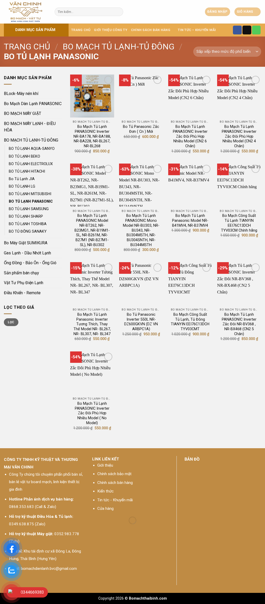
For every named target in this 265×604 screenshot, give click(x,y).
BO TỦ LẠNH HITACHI (27, 171)
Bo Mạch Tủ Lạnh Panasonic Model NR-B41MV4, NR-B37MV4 (190, 220)
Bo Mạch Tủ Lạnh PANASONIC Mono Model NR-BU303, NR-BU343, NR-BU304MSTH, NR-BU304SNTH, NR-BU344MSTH (141, 230)
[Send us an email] (246, 30)
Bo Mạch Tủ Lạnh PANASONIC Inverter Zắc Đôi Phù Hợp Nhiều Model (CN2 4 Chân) (239, 136)
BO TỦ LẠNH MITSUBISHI (30, 194)
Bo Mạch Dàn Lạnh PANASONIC (33, 103)
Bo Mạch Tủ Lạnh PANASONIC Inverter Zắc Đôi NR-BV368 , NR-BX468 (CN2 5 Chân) (239, 324)
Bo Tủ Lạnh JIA (22, 179)
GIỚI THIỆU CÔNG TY (110, 30)
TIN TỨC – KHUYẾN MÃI (197, 30)
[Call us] (256, 30)
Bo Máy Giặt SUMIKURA (25, 242)
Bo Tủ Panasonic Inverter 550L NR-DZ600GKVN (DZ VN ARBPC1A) (141, 321)
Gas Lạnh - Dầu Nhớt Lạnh (27, 253)
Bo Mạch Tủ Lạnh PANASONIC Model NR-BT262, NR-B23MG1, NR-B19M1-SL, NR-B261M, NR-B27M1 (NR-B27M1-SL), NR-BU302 (92, 230)
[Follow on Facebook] (237, 30)
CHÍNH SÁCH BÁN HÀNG (150, 30)
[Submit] (118, 12)
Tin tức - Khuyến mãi (115, 500)
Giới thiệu (105, 465)
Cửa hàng (105, 508)
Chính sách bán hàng (115, 482)
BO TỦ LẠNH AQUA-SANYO (32, 148)
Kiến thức (105, 491)
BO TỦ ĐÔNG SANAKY (28, 231)
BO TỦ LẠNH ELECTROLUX (31, 164)
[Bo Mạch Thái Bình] (25, 12)
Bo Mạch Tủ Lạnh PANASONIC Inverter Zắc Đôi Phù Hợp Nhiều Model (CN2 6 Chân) (190, 136)
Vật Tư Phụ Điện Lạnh (23, 282)
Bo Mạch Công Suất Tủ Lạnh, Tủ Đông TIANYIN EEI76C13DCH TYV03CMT (190, 321)
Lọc (11, 322)
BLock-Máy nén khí (21, 93)
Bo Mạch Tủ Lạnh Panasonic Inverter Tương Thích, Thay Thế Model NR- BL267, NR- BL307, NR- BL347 (92, 324)
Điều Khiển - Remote (22, 292)
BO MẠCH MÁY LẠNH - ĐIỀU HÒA (30, 127)
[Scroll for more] (132, 581)
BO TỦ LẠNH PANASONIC (31, 201)
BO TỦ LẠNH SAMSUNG (29, 209)
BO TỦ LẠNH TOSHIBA (28, 224)
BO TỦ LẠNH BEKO (24, 156)
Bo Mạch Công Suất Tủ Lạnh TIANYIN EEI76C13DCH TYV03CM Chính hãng (239, 222)
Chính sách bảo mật (114, 474)
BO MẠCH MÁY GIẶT (22, 113)
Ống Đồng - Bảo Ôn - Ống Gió (30, 262)
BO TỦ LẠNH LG (22, 186)
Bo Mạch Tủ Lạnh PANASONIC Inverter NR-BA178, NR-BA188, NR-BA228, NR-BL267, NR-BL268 (92, 136)
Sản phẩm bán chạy (21, 272)
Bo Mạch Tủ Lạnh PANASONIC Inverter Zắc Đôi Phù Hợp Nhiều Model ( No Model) (92, 413)
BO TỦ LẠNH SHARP (26, 216)
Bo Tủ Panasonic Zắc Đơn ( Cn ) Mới (141, 129)
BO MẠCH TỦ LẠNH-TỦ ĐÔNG (118, 46)
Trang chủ (80, 30)
